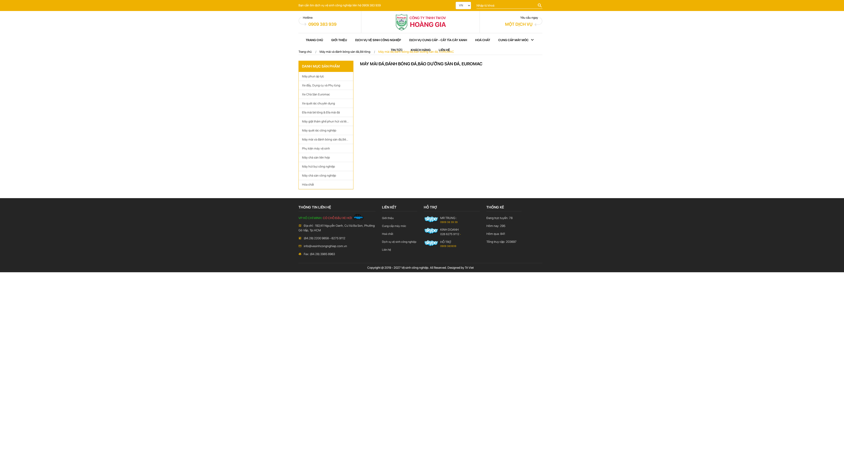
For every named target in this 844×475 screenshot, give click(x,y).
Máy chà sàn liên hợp (316, 157)
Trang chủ (314, 40)
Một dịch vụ (519, 24)
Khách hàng (421, 50)
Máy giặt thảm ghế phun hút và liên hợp (325, 123)
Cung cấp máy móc (513, 40)
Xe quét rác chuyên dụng (318, 103)
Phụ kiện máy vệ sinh (316, 148)
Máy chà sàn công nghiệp (319, 175)
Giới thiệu (339, 40)
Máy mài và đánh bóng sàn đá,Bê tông (324, 141)
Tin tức (397, 50)
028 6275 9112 (449, 234)
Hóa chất (308, 184)
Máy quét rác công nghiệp (319, 130)
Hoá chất (482, 40)
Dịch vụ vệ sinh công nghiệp (378, 40)
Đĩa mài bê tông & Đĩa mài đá (321, 112)
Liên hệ (444, 50)
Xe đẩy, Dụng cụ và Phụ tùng (321, 85)
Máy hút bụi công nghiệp (318, 166)
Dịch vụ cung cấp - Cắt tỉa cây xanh (438, 40)
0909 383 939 (322, 24)
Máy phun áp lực (313, 76)
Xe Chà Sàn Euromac (316, 94)
